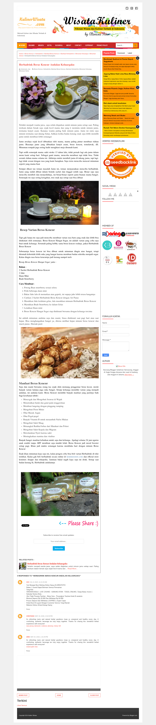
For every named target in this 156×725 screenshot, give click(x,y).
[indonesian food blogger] (107, 264)
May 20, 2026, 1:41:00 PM (39, 637)
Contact (78, 45)
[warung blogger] (131, 249)
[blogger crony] (119, 264)
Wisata (41, 45)
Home (22, 45)
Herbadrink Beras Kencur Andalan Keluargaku (47, 563)
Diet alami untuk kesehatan (115, 103)
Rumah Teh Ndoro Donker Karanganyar (120, 128)
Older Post (94, 695)
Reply (28, 609)
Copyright (89, 45)
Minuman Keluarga (85, 69)
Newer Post (23, 695)
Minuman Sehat (24, 71)
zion (28, 637)
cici (27, 582)
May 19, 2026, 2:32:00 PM (44, 616)
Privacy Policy (102, 45)
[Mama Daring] (111, 236)
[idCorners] (131, 264)
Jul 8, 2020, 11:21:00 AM (38, 582)
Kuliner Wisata (32, 715)
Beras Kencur (38, 69)
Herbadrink (46, 69)
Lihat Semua (22, 705)
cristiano (30, 616)
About (68, 45)
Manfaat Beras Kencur (58, 69)
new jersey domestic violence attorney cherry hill (43, 626)
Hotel (49, 45)
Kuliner (31, 45)
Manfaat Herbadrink (72, 69)
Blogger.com (133, 715)
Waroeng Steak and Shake (114, 115)
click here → (129, 375)
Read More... (73, 569)
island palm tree (32, 647)
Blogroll (59, 45)
